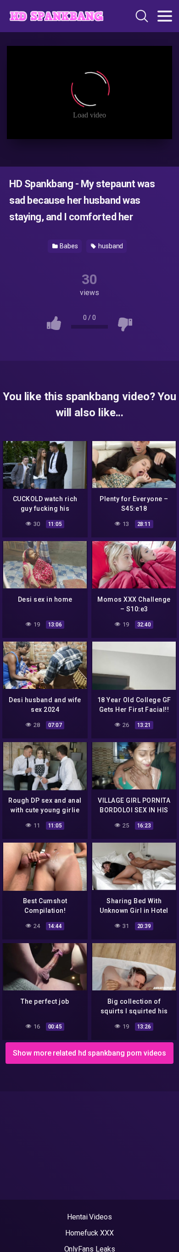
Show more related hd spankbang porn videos (89, 1053)
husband (110, 246)
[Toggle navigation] (164, 16)
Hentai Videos (89, 1217)
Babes (68, 246)
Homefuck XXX (89, 1233)
